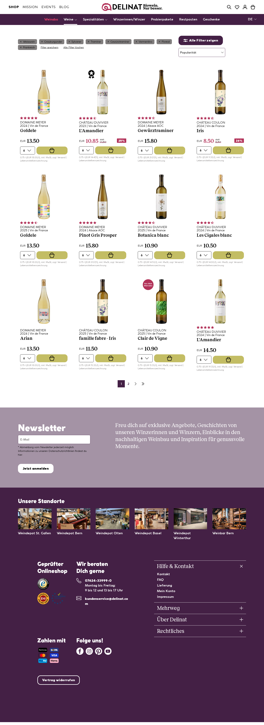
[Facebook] (80, 651)
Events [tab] (48, 7)
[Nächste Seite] (135, 383)
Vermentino (145, 41)
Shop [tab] (14, 7)
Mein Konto (166, 591)
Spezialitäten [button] (94, 19)
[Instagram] (89, 651)
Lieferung (164, 585)
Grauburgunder (53, 41)
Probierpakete (162, 19)
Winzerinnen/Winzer (129, 19)
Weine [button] (69, 19)
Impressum (165, 597)
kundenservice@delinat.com (106, 601)
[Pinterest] (98, 651)
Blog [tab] (64, 7)
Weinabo (51, 19)
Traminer (96, 41)
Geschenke (211, 19)
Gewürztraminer (119, 41)
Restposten (188, 19)
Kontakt (163, 574)
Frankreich (29, 47)
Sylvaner (76, 41)
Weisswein (29, 41)
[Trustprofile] (51, 598)
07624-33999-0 (98, 580)
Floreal (166, 41)
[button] (229, 7)
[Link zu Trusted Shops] (43, 584)
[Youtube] (108, 651)
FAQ (160, 580)
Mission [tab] (30, 7)
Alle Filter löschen (73, 47)
